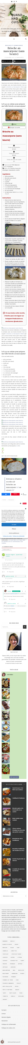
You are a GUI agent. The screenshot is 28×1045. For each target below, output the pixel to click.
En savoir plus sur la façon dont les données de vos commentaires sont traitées (13, 541)
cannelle (5, 950)
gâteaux (5, 967)
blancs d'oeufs (7, 944)
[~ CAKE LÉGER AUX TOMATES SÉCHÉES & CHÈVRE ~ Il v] (6, 694)
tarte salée (12, 993)
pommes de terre (8, 980)
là (19, 446)
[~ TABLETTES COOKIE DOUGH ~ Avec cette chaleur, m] (6, 737)
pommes (13, 976)
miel (14, 970)
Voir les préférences (14, 533)
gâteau (20, 963)
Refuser (14, 529)
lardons (13, 967)
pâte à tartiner (7, 989)
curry (22, 960)
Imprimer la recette (20, 61)
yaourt (5, 999)
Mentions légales (6, 1017)
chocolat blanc (16, 954)
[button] (25, 508)
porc (17, 980)
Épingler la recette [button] (15, 127)
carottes (14, 950)
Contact (4, 1013)
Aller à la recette (8, 61)
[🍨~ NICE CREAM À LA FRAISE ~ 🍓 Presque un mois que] (6, 758)
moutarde (6, 973)
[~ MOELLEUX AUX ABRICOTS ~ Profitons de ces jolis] (6, 683)
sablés (17, 989)
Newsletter (5, 1020)
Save (25, 503)
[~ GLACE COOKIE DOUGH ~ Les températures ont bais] (6, 715)
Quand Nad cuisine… (19, 19)
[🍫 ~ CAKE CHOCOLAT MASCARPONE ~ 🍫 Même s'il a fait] (6, 705)
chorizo (5, 957)
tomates (5, 996)
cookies (5, 960)
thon (20, 993)
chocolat (6, 954)
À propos (4, 1010)
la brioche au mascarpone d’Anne (15, 87)
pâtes (17, 986)
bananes (5, 941)
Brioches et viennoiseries (14, 45)
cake (18, 947)
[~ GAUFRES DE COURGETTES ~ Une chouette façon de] (6, 726)
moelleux (21, 970)
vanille (13, 996)
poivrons (5, 976)
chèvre (13, 957)
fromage (12, 963)
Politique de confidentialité (18, 536)
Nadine (9, 591)
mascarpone (11, 499)
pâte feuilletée (7, 986)
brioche (4, 499)
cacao (12, 947)
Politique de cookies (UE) (8, 1028)
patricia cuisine (10, 576)
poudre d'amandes (8, 983)
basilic (12, 941)
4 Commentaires (19, 57)
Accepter (14, 524)
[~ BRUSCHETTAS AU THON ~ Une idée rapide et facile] (6, 748)
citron (20, 957)
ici (17, 446)
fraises (5, 963)
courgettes (14, 960)
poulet (19, 983)
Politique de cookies (7, 536)
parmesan (15, 973)
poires (22, 973)
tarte (4, 993)
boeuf (16, 944)
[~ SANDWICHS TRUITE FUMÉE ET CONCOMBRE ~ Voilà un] (6, 769)
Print (14, 124)
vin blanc (21, 996)
